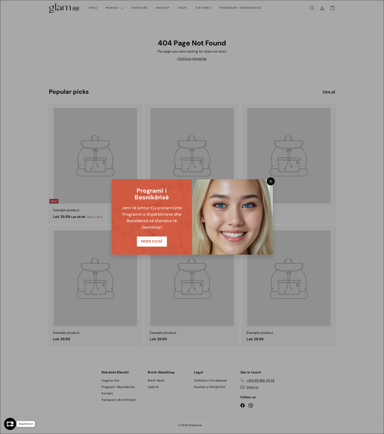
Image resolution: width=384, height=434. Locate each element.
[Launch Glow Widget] (10, 424)
